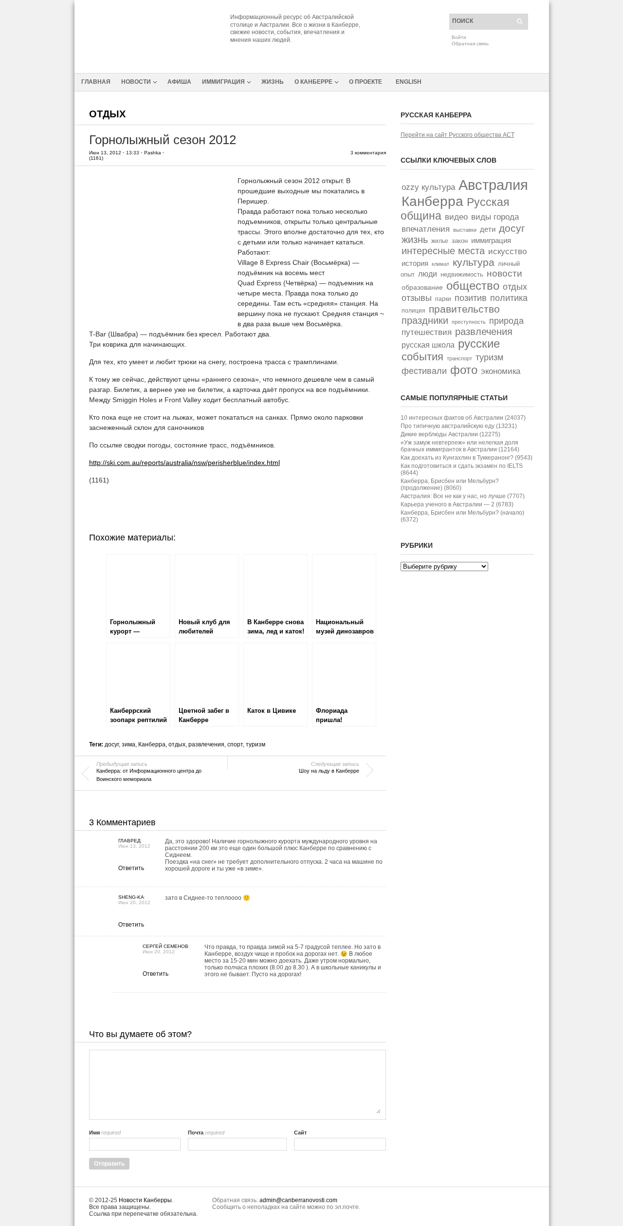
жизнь (415, 239)
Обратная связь (470, 43)
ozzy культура (428, 187)
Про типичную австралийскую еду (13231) (459, 426)
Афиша (179, 81)
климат (440, 264)
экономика (500, 371)
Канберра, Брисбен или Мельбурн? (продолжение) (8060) (450, 484)
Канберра (151, 744)
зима (128, 744)
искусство (507, 251)
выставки (464, 230)
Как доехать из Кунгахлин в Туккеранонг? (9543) (466, 457)
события (422, 357)
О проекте (365, 81)
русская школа (428, 345)
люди (427, 274)
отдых (176, 744)
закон (460, 240)
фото (463, 369)
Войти (459, 37)
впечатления (426, 229)
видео (456, 217)
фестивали (424, 371)
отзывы (417, 298)
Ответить (131, 868)
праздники (425, 320)
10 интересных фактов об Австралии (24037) (463, 417)
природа (506, 321)
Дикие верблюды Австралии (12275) (450, 434)
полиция (413, 310)
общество (472, 285)
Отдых (107, 114)
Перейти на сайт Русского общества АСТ (457, 134)
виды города (495, 217)
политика (509, 298)
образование (422, 287)
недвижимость (461, 274)
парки (443, 299)
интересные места (443, 250)
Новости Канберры (145, 1200)
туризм (255, 744)
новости (504, 273)
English (408, 81)
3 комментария (368, 152)
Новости (136, 81)
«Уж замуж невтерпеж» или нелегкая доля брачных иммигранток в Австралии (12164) (460, 446)
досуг (112, 744)
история (415, 263)
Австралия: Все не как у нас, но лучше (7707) (463, 496)
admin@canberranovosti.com (298, 1200)
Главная (95, 81)
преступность (469, 322)
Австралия (493, 185)
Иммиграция (223, 81)
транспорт (459, 358)
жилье (439, 241)
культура (474, 262)
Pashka (152, 152)
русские (479, 343)
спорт (235, 744)
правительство (464, 309)
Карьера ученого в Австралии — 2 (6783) (457, 504)
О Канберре (313, 81)
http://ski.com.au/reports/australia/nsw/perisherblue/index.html (184, 462)
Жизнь (272, 81)
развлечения (206, 744)
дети (487, 229)
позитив (471, 298)
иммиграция (491, 240)
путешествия (427, 332)
